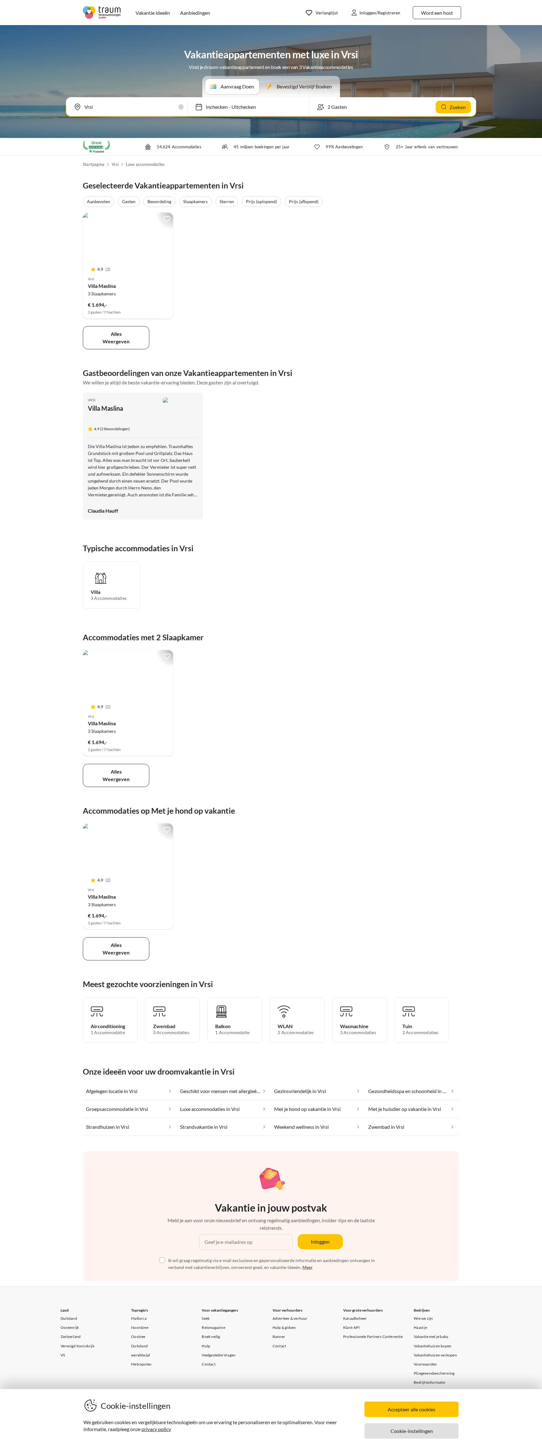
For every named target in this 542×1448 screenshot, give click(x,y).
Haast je (420, 1327)
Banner (279, 1336)
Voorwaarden (425, 1364)
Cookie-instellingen (412, 1431)
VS (63, 1355)
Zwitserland (71, 1336)
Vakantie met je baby (431, 1336)
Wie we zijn (423, 1318)
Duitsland (69, 1318)
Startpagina (93, 164)
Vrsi (115, 164)
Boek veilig (211, 1336)
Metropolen (141, 1364)
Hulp (206, 1346)
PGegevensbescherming (434, 1373)
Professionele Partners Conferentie (373, 1336)
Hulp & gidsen (284, 1327)
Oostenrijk (70, 1327)
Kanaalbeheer (355, 1318)
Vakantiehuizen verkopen (435, 1355)
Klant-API (351, 1327)
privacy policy (156, 1429)
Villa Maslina (102, 286)
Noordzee (139, 1327)
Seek (206, 1318)
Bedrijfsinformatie (429, 1382)
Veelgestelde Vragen (219, 1355)
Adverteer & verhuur (290, 1318)
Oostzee (138, 1336)
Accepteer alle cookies (411, 1409)
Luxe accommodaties (145, 164)
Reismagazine (213, 1327)
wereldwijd (140, 1355)
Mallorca (138, 1318)
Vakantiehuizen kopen (432, 1346)
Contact (208, 1364)
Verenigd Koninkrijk (77, 1346)
